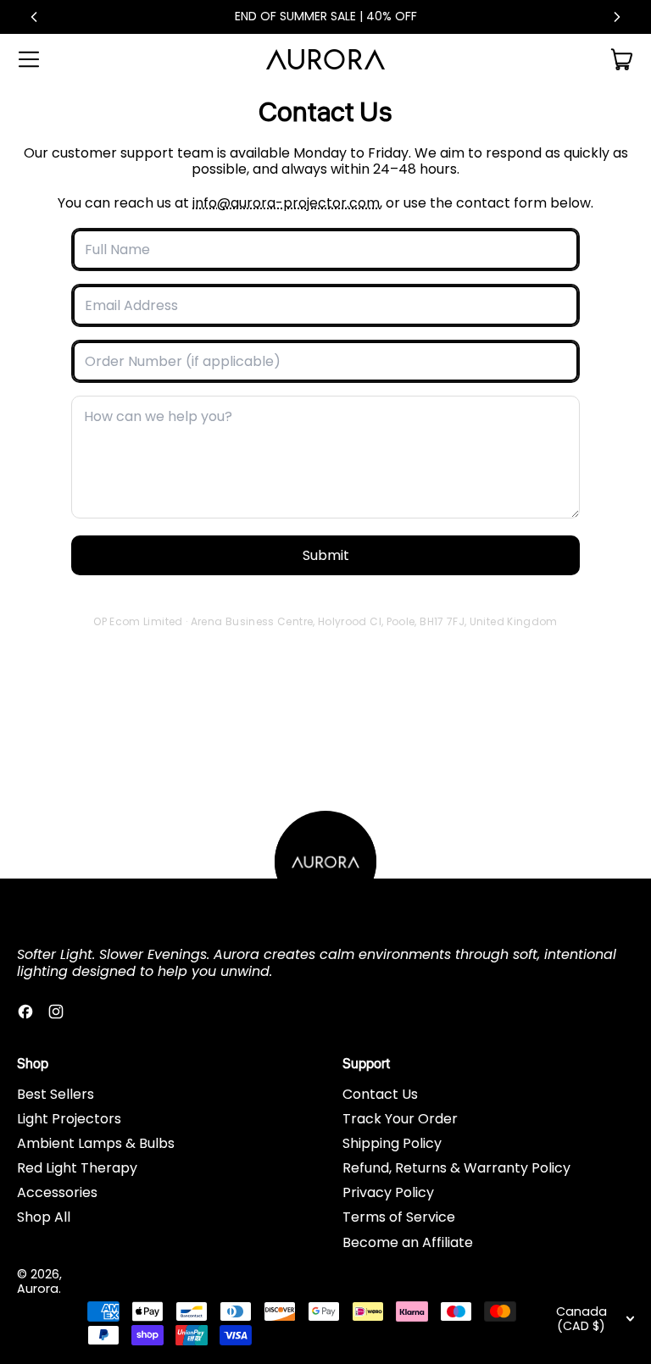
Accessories (57, 1192)
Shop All (43, 1217)
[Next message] (617, 17)
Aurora (37, 1288)
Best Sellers (55, 1094)
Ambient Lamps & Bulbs (96, 1143)
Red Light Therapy (77, 1168)
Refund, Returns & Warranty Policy (456, 1168)
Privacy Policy (388, 1192)
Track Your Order (400, 1118)
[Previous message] (34, 17)
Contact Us (380, 1094)
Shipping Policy (392, 1143)
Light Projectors (69, 1118)
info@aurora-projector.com (286, 203)
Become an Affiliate (407, 1242)
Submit (326, 555)
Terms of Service (398, 1217)
